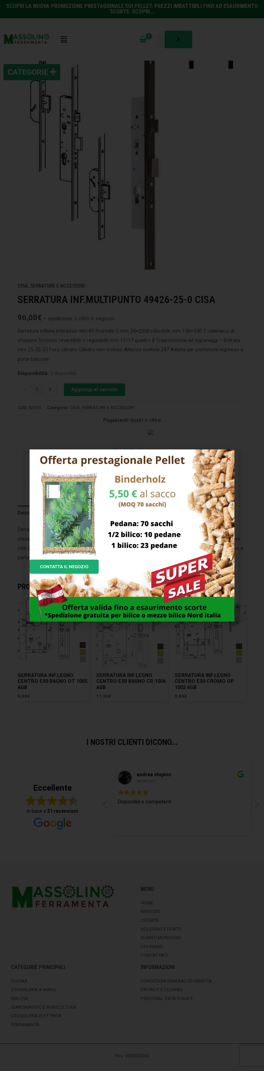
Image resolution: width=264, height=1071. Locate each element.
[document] (132, 535)
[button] (228, 458)
